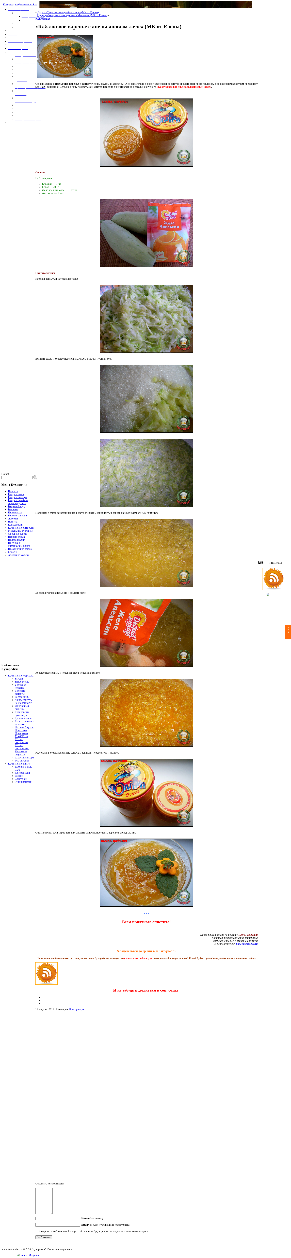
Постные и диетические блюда (19, 544)
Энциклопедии (23, 781)
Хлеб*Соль (21, 736)
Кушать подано (23, 718)
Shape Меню (22, 681)
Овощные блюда (17, 533)
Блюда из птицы (17, 497)
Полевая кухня (16, 539)
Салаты (12, 551)
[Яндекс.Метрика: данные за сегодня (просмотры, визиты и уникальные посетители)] (28, 1255)
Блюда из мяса (16, 494)
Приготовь (21, 730)
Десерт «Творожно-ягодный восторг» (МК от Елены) (68, 12)
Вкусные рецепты (20, 692)
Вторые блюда (16, 506)
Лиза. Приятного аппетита (24, 723)
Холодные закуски (18, 555)
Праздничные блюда (20, 548)
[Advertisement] (18, 609)
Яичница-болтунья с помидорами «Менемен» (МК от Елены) (72, 15)
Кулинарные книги (19, 763)
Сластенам (21, 778)
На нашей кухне (24, 727)
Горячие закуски (17, 515)
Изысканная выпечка (22, 707)
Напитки (13, 521)
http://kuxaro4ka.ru (247, 943)
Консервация (15, 524)
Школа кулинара (24, 757)
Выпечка (13, 509)
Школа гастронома (21, 741)
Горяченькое (15, 512)
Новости (13, 491)
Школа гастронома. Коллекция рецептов (22, 750)
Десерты (13, 518)
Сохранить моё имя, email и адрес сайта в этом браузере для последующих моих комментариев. (94, 1231)
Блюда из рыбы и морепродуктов (18, 502)
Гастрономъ (21, 696)
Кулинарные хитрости (21, 527)
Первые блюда (16, 536)
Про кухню (21, 733)
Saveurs (19, 678)
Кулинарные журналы (21, 675)
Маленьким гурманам (20, 530)
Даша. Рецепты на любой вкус (23, 701)
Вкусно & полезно (20, 686)
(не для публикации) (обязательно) (105, 1224)
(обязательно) (92, 1218)
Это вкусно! (22, 760)
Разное (19, 775)
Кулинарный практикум (22, 713)
